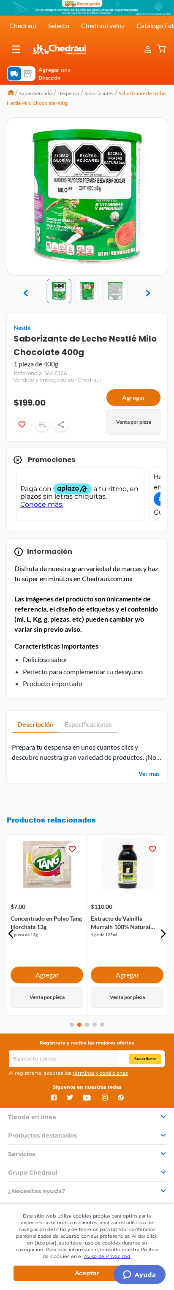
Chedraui (22, 25)
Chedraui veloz (103, 25)
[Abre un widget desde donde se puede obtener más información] (140, 1275)
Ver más (149, 773)
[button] (16, 49)
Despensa (68, 93)
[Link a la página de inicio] (11, 93)
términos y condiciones (100, 1073)
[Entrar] (148, 49)
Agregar (133, 397)
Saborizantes (98, 93)
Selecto (58, 25)
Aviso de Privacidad (107, 1256)
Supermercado (35, 93)
